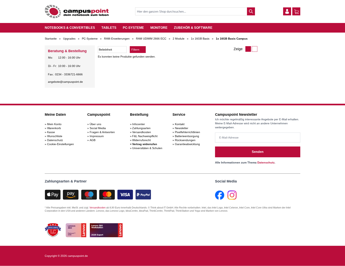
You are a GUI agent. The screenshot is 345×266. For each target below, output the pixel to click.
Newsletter (181, 128)
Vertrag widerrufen (144, 144)
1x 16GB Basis (200, 38)
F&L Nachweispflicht (145, 136)
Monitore (159, 27)
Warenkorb (54, 128)
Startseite (51, 38)
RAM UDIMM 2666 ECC (151, 38)
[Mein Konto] (287, 11)
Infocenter (138, 124)
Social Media (98, 128)
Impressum (97, 136)
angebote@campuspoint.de (65, 81)
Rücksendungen (185, 140)
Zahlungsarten (141, 128)
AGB (92, 140)
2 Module (178, 38)
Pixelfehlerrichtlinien (187, 132)
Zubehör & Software (193, 27)
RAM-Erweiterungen (117, 38)
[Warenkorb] (296, 11)
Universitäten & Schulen (147, 148)
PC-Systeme (133, 27)
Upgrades (69, 38)
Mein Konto (54, 124)
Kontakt (179, 124)
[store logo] (77, 11)
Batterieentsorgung (187, 136)
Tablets (108, 27)
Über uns (95, 124)
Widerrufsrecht (141, 140)
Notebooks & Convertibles (70, 27)
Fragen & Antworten (102, 132)
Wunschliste (54, 136)
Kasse (51, 132)
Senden (258, 151)
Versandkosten (141, 132)
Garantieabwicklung (187, 144)
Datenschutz (55, 140)
